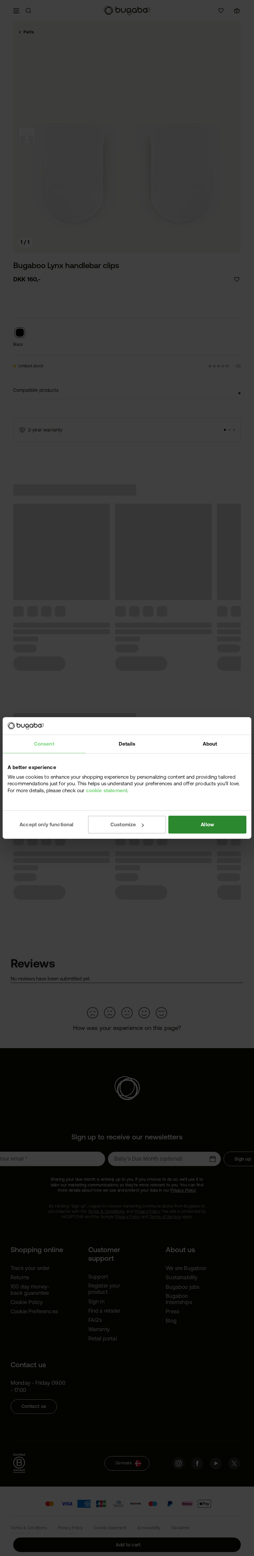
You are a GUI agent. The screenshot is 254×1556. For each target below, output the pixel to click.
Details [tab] (127, 743)
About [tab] (210, 743)
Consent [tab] (44, 743)
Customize (123, 824)
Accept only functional (47, 824)
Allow (207, 824)
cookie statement (107, 790)
